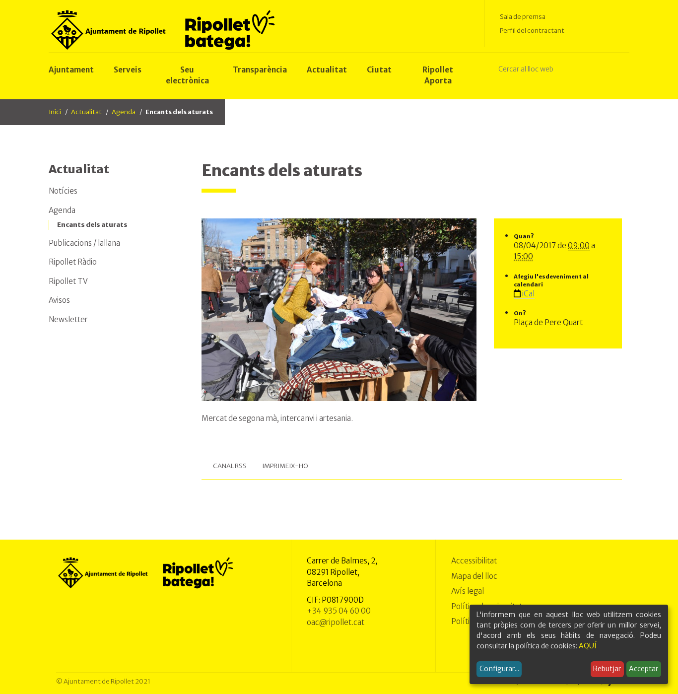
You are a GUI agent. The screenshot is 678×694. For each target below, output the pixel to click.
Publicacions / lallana (84, 243)
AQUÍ (588, 645)
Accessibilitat (474, 560)
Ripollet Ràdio (73, 262)
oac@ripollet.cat (335, 622)
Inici (55, 112)
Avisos (59, 300)
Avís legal (467, 591)
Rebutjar (607, 668)
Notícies (63, 191)
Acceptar (643, 668)
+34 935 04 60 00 (339, 611)
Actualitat (86, 112)
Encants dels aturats (92, 224)
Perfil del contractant (532, 30)
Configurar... (499, 668)
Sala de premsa (522, 16)
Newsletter (68, 319)
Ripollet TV (68, 281)
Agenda (124, 112)
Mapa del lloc (474, 576)
